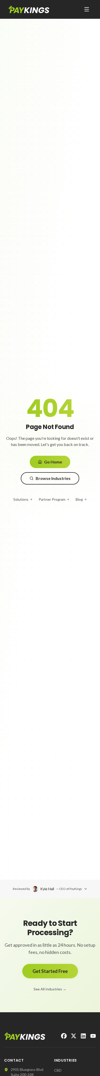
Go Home (53, 461)
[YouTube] (93, 1036)
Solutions (20, 499)
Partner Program (52, 499)
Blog (79, 499)
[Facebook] (64, 1036)
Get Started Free (50, 971)
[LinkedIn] (83, 1036)
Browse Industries (53, 478)
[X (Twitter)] (73, 1036)
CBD (58, 1070)
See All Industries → (50, 989)
